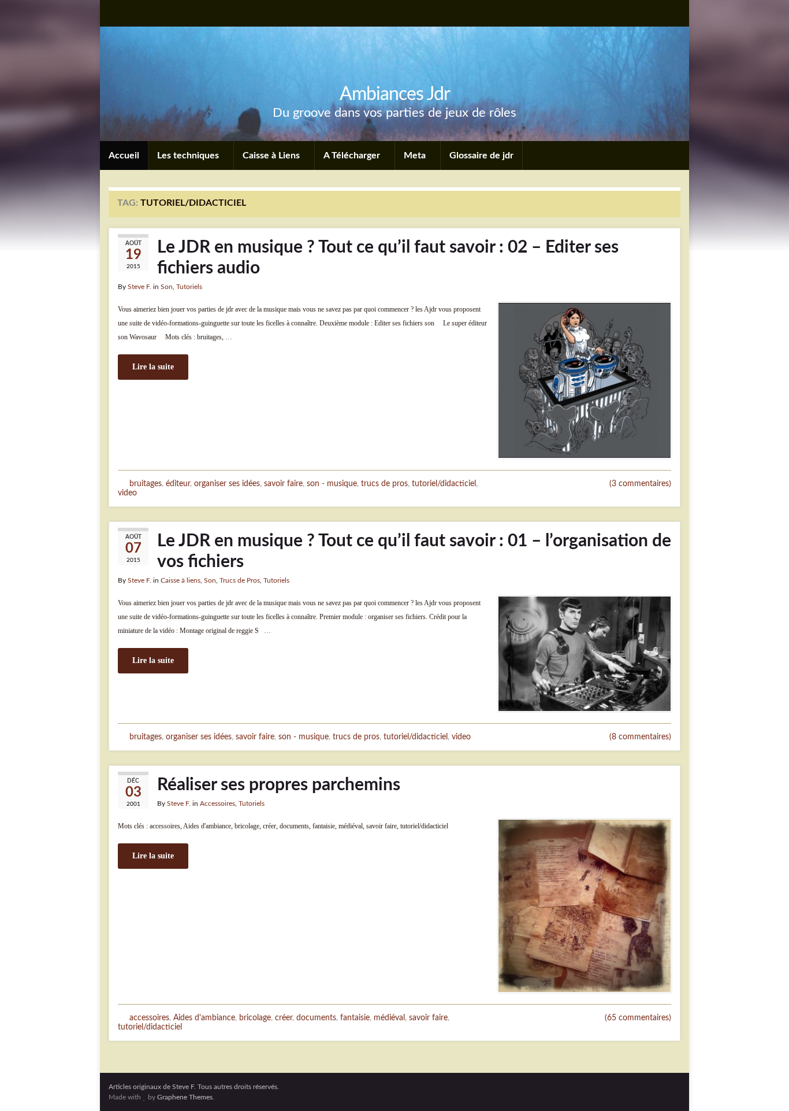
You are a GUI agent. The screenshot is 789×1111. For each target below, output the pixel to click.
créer (283, 1017)
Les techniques (189, 155)
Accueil (124, 155)
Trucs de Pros (239, 580)
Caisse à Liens (272, 155)
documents (316, 1017)
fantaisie (355, 1017)
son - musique (332, 483)
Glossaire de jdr (481, 155)
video (127, 492)
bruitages (145, 483)
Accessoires (217, 803)
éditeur (178, 483)
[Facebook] (133, 13)
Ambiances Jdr (395, 94)
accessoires (149, 1017)
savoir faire (283, 483)
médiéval (389, 1017)
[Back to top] (763, 1085)
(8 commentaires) (640, 737)
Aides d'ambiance (204, 1017)
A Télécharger (352, 155)
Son (167, 286)
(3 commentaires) (640, 484)
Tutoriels (189, 286)
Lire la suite (153, 366)
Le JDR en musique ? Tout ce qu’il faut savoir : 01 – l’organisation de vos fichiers (414, 551)
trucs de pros (384, 483)
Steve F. (139, 286)
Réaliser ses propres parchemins (278, 785)
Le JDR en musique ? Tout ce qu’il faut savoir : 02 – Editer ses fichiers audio (388, 258)
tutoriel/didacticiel (444, 483)
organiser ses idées (227, 483)
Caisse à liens (180, 580)
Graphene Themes (185, 1097)
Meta (416, 155)
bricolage (255, 1017)
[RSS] (114, 13)
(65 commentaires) (638, 1018)
